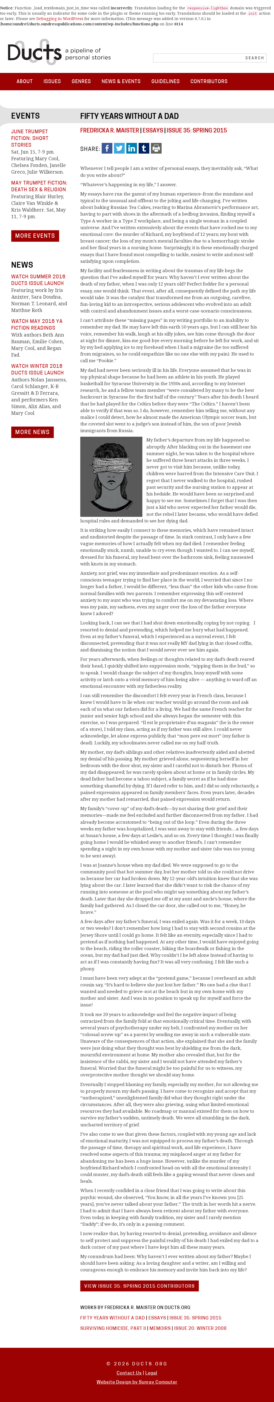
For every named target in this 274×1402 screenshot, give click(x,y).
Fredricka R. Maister (109, 131)
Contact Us (129, 1373)
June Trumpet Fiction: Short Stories (30, 139)
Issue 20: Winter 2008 (200, 1328)
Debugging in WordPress (59, 19)
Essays (153, 131)
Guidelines (165, 81)
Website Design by (118, 1382)
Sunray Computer (158, 1382)
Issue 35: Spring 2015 (197, 131)
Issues (52, 81)
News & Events (121, 81)
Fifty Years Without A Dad (129, 117)
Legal (151, 1373)
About (25, 81)
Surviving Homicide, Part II (113, 1328)
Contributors (209, 81)
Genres (81, 81)
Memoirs (160, 1328)
